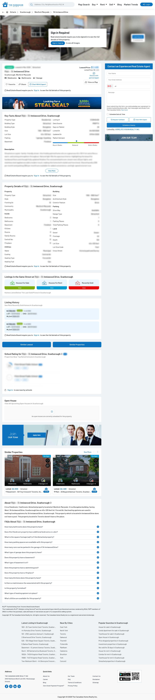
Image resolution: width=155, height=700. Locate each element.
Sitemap (96, 682)
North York (64, 630)
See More (87, 452)
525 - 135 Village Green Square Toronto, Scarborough (39, 641)
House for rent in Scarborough (110, 651)
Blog (119, 4)
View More (51, 171)
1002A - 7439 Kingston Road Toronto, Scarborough (39, 654)
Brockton (63, 654)
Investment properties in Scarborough (113, 644)
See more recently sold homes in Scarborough (23, 305)
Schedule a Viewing (129, 125)
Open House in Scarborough (109, 637)
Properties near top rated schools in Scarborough (25, 357)
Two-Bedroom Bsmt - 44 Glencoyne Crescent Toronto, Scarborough (39, 661)
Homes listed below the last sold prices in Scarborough (28, 292)
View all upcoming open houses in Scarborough (24, 403)
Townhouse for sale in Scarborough (111, 634)
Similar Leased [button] (26, 344)
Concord (63, 661)
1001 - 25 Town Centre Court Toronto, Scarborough (39, 627)
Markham (63, 647)
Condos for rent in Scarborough (110, 654)
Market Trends (131, 4)
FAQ (69, 679)
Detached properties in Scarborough (112, 661)
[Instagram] (10, 686)
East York (63, 627)
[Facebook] (6, 686)
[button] (91, 82)
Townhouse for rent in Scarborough (111, 658)
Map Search (84, 4)
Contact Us (96, 676)
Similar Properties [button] (77, 344)
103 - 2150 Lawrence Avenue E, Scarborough (38, 634)
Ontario (13, 12)
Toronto (63, 634)
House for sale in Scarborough (110, 627)
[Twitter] (19, 686)
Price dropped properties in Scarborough (113, 641)
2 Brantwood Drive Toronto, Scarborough (37, 637)
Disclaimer (96, 679)
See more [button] (124, 110)
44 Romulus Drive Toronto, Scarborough (36, 630)
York (61, 658)
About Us (46, 676)
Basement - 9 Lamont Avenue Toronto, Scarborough (39, 647)
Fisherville (64, 644)
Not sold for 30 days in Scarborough (112, 647)
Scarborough (25, 12)
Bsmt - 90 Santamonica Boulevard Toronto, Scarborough (39, 651)
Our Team (71, 676)
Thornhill (63, 641)
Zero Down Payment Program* (53, 686)
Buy (94, 4)
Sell (111, 4)
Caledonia (63, 651)
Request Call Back (119, 120)
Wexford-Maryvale (41, 12)
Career (45, 679)
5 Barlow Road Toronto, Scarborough (35, 644)
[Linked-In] (15, 686)
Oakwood (63, 637)
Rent (102, 4)
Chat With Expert (39, 84)
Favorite (12, 84)
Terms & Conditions (74, 682)
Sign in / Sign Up (58, 43)
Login (148, 4)
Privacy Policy (72, 686)
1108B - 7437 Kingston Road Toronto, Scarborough (39, 658)
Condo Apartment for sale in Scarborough (114, 630)
